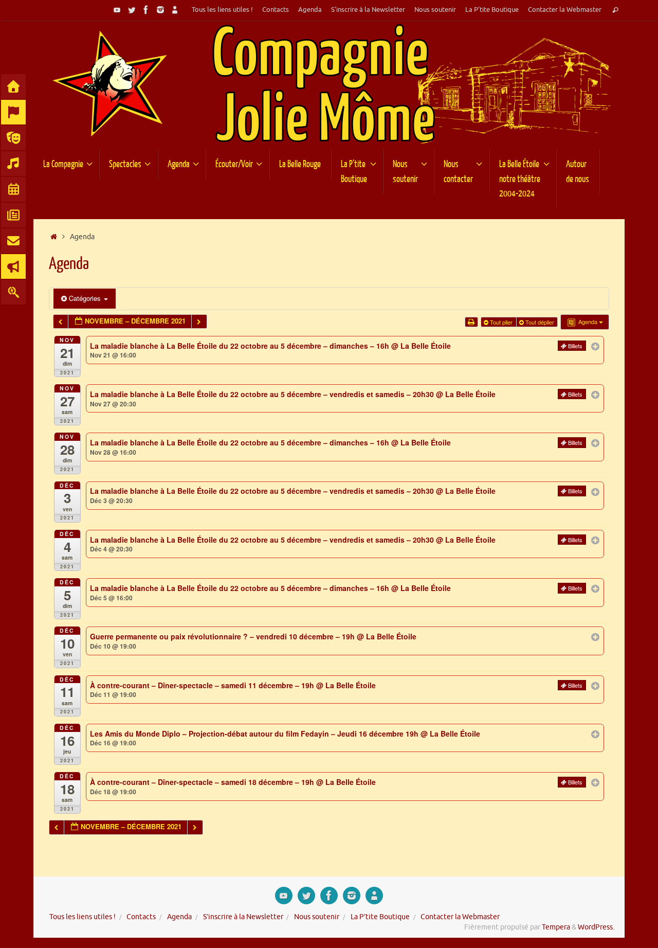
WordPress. (596, 927)
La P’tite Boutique (492, 10)
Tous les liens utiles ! (222, 10)
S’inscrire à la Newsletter (368, 10)
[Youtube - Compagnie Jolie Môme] (117, 10)
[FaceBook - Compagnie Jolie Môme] (146, 10)
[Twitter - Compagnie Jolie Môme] (131, 10)
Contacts (275, 10)
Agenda (310, 10)
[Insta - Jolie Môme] (160, 10)
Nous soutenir (435, 10)
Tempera (556, 927)
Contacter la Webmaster (564, 10)
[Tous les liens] (175, 10)
